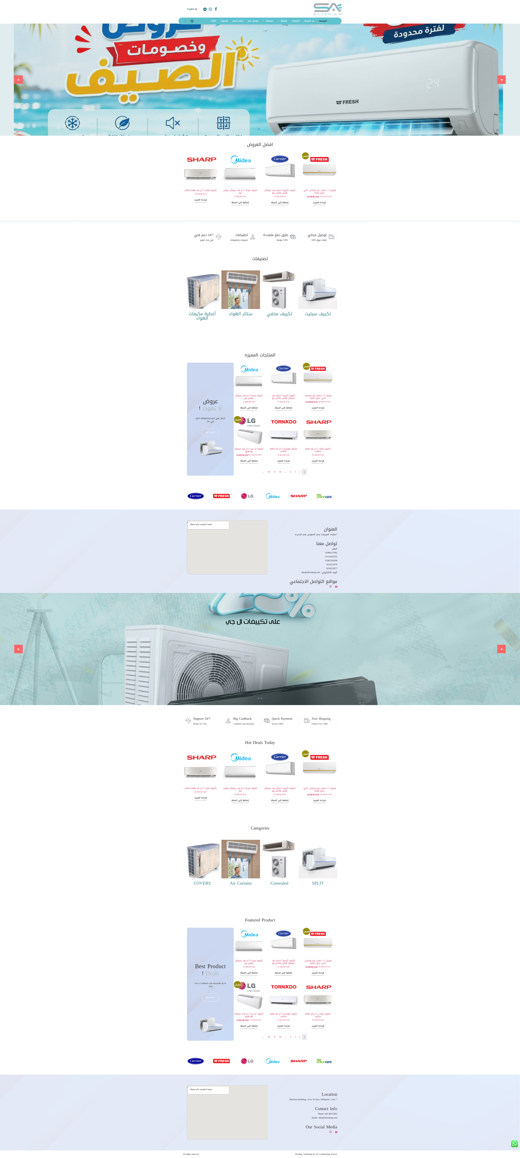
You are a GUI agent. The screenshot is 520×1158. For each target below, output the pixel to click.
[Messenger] (205, 9)
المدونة (224, 21)
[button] (192, 21)
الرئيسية (323, 21)
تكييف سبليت (318, 314)
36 (280, 472)
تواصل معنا (253, 21)
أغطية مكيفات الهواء (202, 316)
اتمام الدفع (238, 21)
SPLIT (318, 883)
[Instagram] (210, 9)
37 (274, 472)
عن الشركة (309, 21)
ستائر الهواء (240, 314)
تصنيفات (269, 21)
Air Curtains (241, 883)
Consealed (279, 883)
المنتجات (296, 21)
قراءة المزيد (319, 202)
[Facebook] (216, 9)
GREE (213, 21)
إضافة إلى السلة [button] (280, 202)
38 (269, 472)
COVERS (202, 883)
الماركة (284, 21)
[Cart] (185, 21)
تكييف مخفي (279, 314)
